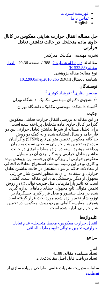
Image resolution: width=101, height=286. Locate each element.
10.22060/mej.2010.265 (39, 79)
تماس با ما (80, 18)
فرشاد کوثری (58, 93)
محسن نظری (85, 93)
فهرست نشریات (75, 13)
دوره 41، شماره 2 (67, 63)
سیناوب (92, 272)
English (82, 23)
